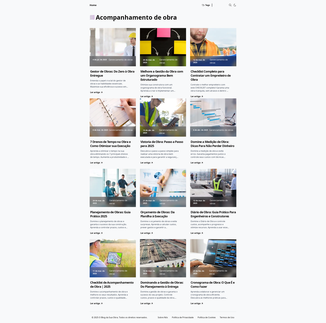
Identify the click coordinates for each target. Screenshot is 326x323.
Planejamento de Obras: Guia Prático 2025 (110, 214)
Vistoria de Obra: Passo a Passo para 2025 (161, 144)
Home (93, 5)
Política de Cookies (207, 317)
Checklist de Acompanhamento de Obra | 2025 (112, 284)
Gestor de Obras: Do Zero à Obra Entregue (112, 73)
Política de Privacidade (183, 317)
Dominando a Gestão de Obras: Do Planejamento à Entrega (161, 284)
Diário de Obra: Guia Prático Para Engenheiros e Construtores (213, 214)
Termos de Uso (227, 317)
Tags (207, 5)
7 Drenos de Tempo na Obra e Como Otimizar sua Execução (110, 144)
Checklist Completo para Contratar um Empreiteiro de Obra (211, 75)
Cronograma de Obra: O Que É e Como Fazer (212, 284)
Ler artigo (95, 92)
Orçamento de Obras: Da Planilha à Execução (157, 214)
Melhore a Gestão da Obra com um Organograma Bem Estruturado (161, 75)
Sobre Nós (163, 317)
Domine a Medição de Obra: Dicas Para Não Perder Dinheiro (212, 144)
